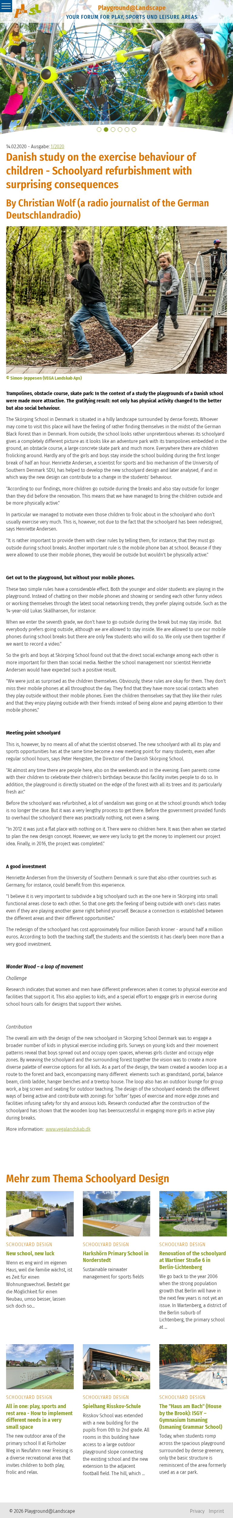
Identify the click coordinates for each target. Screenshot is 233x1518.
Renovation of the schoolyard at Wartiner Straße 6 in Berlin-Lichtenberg (192, 1260)
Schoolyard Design (29, 1244)
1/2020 (57, 146)
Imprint (216, 1511)
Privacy (197, 1511)
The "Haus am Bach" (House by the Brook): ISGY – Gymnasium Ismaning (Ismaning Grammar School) (190, 1416)
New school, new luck (30, 1253)
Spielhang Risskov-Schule (112, 1406)
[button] (99, 129)
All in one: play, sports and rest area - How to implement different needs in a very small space (39, 1416)
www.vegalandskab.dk (68, 1129)
